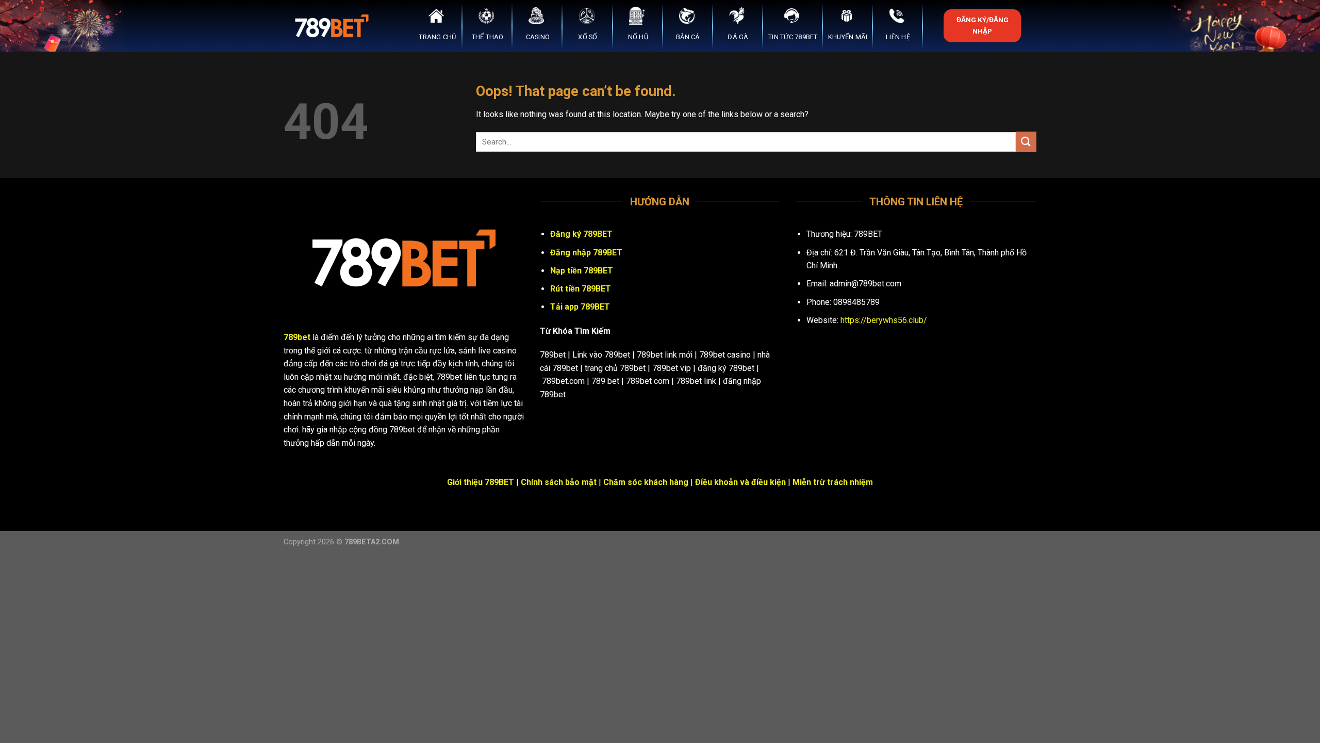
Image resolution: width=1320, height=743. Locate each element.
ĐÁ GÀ (738, 37)
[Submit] (1026, 142)
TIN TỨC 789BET (793, 37)
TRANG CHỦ (437, 37)
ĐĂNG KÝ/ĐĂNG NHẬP (982, 25)
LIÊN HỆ (898, 37)
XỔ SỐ (587, 37)
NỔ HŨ (638, 37)
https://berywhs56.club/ (883, 320)
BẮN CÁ (688, 37)
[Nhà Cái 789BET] (335, 26)
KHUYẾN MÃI (848, 37)
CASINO (538, 37)
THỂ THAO (488, 37)
